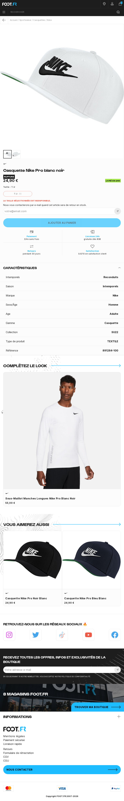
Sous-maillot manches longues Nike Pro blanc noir (40, 498)
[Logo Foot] (31, 4)
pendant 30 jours (31, 254)
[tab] (62, 268)
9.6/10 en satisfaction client (92, 254)
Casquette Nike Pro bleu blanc (85, 598)
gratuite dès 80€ (92, 239)
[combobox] (66, 12)
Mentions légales (14, 736)
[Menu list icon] (4, 12)
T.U (15, 194)
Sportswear (25, 20)
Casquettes (39, 20)
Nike (49, 20)
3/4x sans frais (31, 239)
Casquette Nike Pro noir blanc (26, 598)
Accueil (13, 20)
